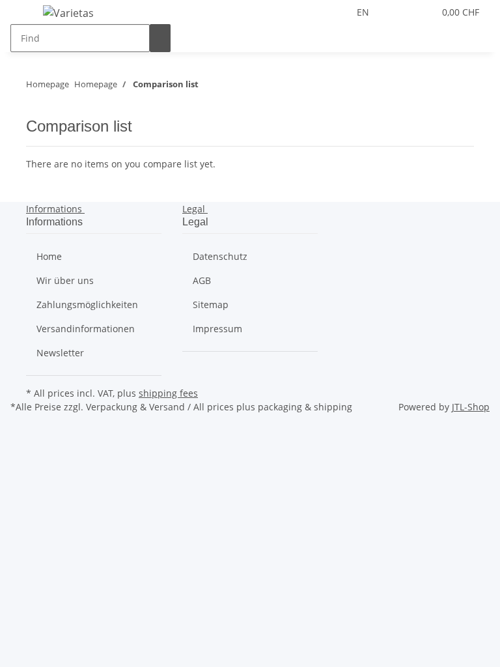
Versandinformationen (85, 328)
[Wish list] (418, 12)
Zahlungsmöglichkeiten (87, 304)
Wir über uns (65, 280)
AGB (202, 280)
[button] (397, 12)
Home (49, 256)
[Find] (160, 38)
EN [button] (364, 12)
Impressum (217, 328)
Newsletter (60, 353)
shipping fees (168, 393)
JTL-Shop (471, 407)
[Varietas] (68, 12)
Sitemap (211, 304)
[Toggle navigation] (26, 15)
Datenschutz (220, 256)
